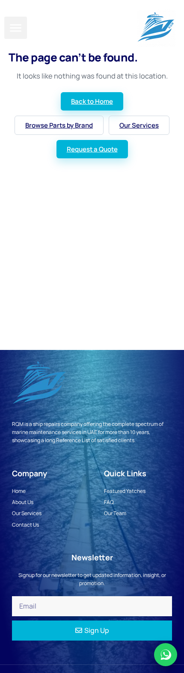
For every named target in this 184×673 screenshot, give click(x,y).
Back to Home (92, 101)
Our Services (139, 125)
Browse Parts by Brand (59, 125)
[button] (15, 28)
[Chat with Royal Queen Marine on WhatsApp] (165, 654)
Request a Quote (92, 149)
